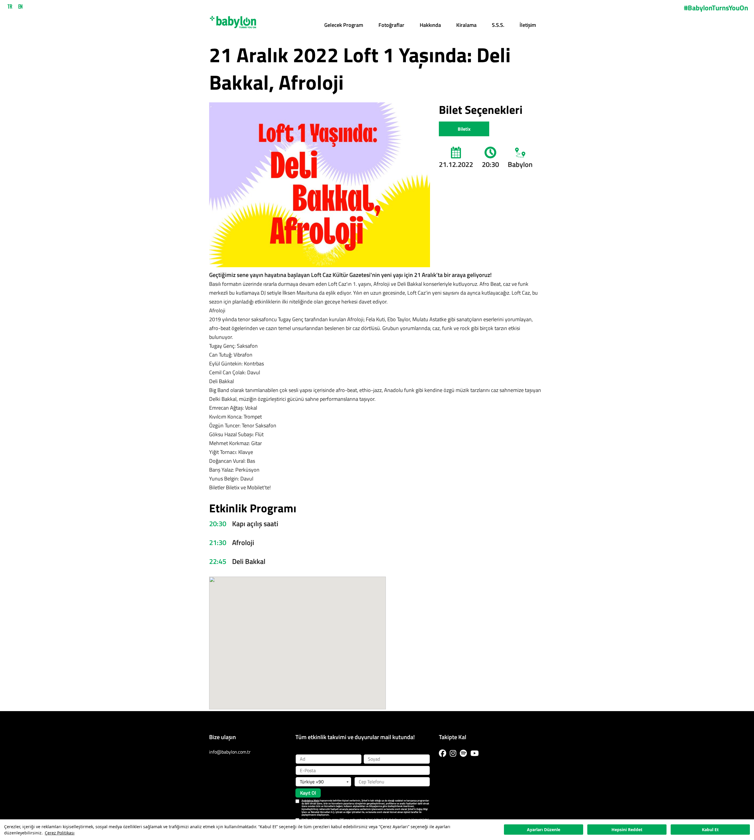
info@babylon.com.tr (230, 751)
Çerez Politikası (60, 833)
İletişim (528, 25)
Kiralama (466, 25)
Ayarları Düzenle (543, 830)
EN (20, 6)
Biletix (464, 128)
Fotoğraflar (391, 25)
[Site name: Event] (233, 20)
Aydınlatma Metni (311, 800)
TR (9, 6)
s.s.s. (498, 25)
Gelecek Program (343, 25)
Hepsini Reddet (626, 830)
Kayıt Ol (308, 792)
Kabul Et (710, 830)
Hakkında (430, 25)
